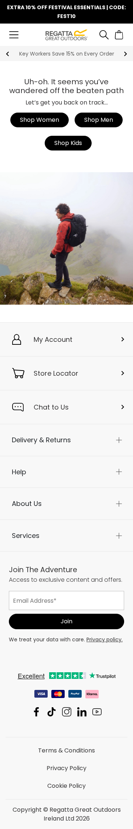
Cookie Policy (66, 786)
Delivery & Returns (41, 439)
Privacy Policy (66, 768)
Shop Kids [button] (68, 143)
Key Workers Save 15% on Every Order (66, 53)
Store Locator (56, 373)
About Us (27, 503)
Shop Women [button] (39, 120)
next (125, 54)
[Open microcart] (119, 34)
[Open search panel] (104, 34)
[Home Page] (66, 34)
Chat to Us (51, 407)
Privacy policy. (104, 639)
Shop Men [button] (98, 120)
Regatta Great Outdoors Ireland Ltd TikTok (51, 711)
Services (26, 535)
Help (19, 471)
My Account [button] (53, 339)
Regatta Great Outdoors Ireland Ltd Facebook (36, 711)
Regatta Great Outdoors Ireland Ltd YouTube (97, 711)
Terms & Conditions (66, 750)
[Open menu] (13, 34)
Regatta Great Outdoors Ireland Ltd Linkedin (81, 711)
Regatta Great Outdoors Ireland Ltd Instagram (66, 711)
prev (7, 54)
